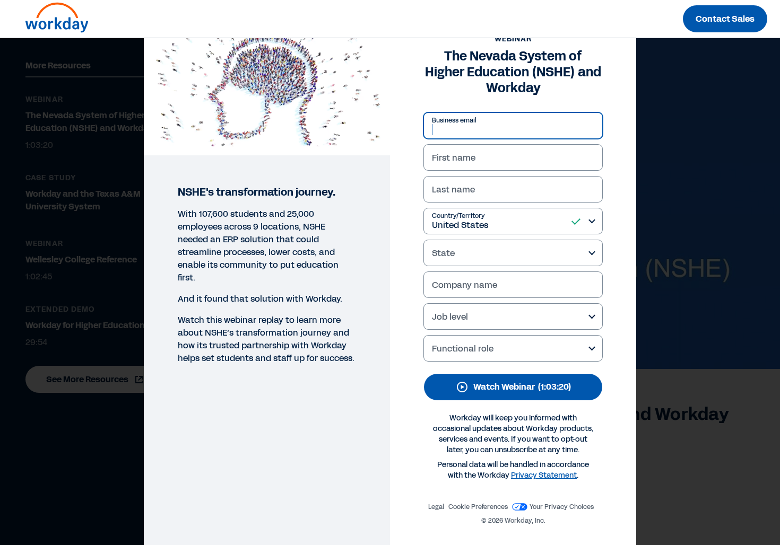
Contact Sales (725, 19)
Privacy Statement (544, 475)
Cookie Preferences (478, 507)
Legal (436, 507)
